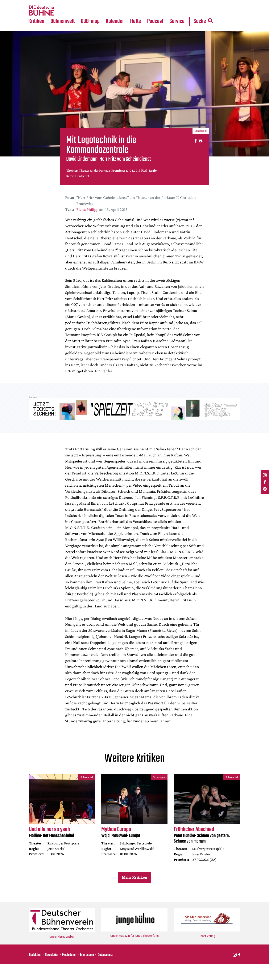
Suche (200, 21)
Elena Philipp (87, 209)
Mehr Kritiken (134, 877)
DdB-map (90, 21)
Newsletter (51, 955)
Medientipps (62, 10)
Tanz (33, 2)
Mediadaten (180, 10)
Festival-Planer (119, 10)
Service (177, 21)
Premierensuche (120, 2)
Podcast (155, 21)
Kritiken (36, 21)
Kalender (115, 21)
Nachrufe (59, 2)
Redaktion (35, 955)
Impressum (87, 955)
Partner (177, 2)
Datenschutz (105, 955)
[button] (195, 140)
